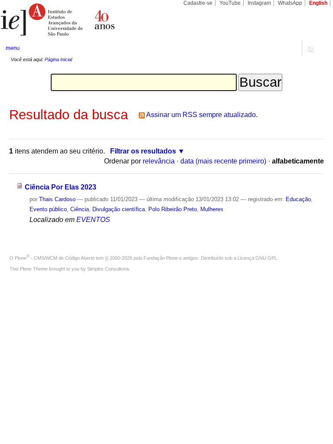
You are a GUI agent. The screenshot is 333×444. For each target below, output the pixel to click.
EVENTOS (93, 219)
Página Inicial (58, 59)
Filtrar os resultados (143, 151)
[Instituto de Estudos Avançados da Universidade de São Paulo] (83, 19)
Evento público (48, 209)
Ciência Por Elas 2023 (60, 187)
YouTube (230, 3)
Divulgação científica (118, 209)
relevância (159, 161)
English (318, 3)
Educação (298, 199)
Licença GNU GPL (257, 258)
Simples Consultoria (108, 268)
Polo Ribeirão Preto (172, 209)
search (309, 48)
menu (13, 48)
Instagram (259, 3)
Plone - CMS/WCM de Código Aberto (55, 258)
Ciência (79, 209)
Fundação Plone (161, 258)
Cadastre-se (197, 3)
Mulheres (211, 209)
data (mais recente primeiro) (223, 161)
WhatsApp (290, 3)
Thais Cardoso (57, 199)
